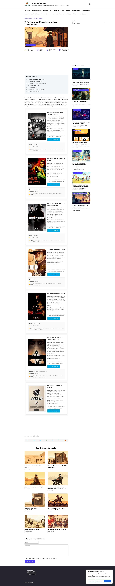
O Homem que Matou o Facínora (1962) (37, 83)
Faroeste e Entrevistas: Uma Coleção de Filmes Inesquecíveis (57, 487)
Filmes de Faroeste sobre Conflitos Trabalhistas (57, 466)
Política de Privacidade (32, 572)
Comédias (45, 10)
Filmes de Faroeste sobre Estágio (34, 487)
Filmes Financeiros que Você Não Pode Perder (80, 206)
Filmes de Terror (50, 14)
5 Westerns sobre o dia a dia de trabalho (33, 466)
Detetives (68, 10)
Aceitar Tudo (107, 581)
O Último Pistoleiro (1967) (34, 91)
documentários (76, 10)
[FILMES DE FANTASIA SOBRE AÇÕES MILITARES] (81, 99)
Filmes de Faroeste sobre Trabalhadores (32, 530)
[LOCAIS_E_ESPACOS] (81, 160)
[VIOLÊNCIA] (81, 78)
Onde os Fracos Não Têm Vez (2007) (36, 89)
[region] (99, 577)
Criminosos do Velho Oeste (57, 10)
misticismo (68, 14)
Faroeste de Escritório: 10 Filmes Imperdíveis (57, 530)
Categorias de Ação (36, 10)
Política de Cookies (31, 571)
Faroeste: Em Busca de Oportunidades (31, 509)
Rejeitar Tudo (99, 581)
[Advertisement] (46, 63)
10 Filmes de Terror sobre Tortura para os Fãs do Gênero (80, 81)
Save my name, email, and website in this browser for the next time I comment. (41, 558)
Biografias (27, 10)
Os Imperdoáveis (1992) (33, 87)
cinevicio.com (39, 3)
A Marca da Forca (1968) (33, 85)
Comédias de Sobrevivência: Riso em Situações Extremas (80, 185)
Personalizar (91, 581)
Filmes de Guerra (40, 14)
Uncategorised (83, 14)
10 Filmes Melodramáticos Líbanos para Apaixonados (79, 143)
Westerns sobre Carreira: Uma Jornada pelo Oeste (56, 509)
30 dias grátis (55, 139)
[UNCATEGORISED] (81, 119)
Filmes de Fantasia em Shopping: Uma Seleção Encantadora (79, 164)
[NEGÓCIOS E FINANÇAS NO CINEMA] (81, 203)
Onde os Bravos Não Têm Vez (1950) (36, 79)
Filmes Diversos (60, 14)
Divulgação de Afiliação (32, 574)
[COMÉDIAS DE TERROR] (81, 182)
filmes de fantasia (29, 14)
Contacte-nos (30, 570)
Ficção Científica (86, 10)
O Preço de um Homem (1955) (35, 81)
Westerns (75, 14)
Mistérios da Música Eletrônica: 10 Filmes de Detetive (81, 122)
